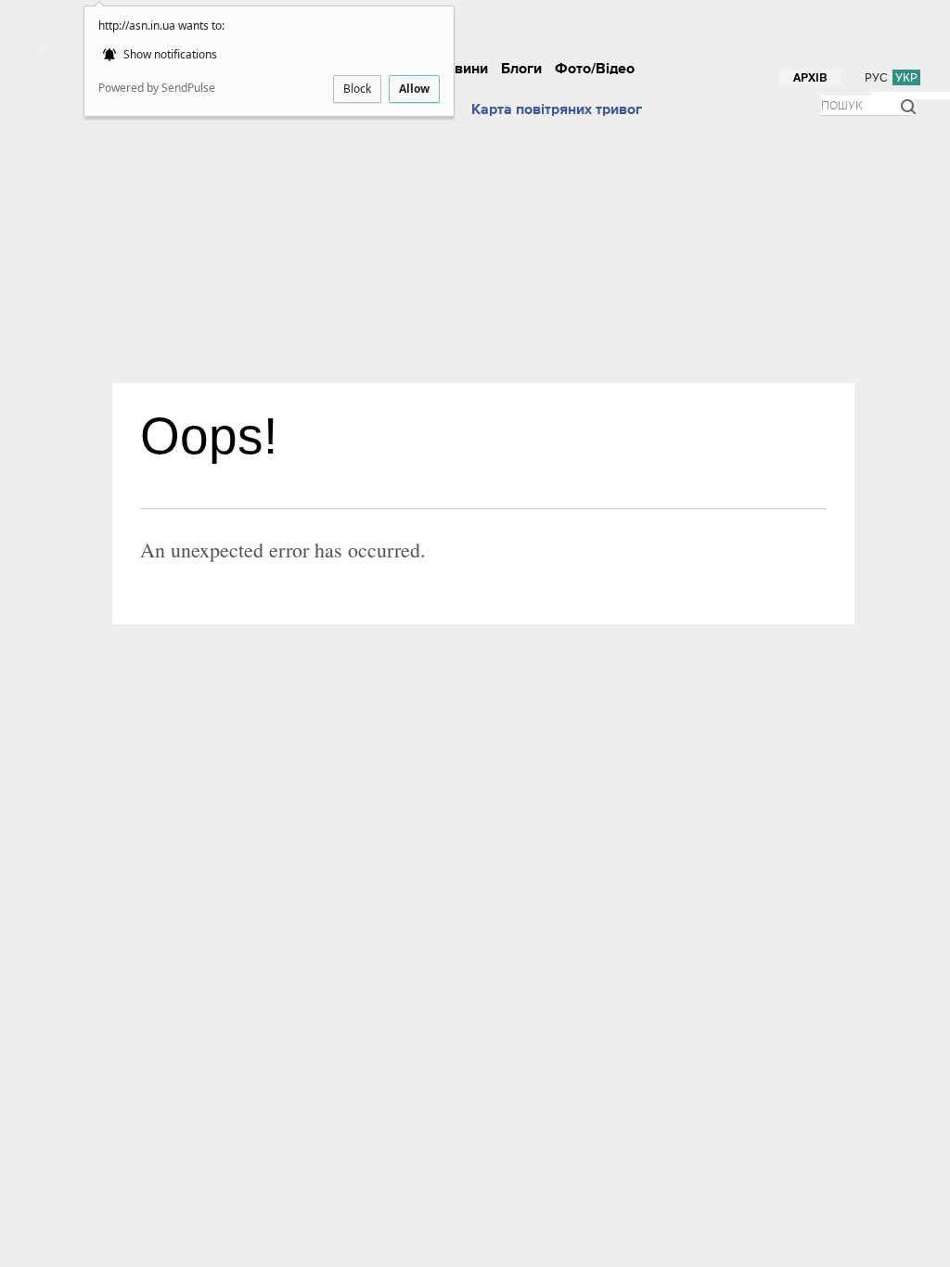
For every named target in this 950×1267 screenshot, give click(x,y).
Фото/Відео (595, 68)
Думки (705, 16)
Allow (414, 88)
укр (906, 77)
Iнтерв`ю (599, 16)
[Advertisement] (493, 244)
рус (876, 77)
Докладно (474, 16)
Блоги (521, 68)
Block (357, 88)
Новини (461, 68)
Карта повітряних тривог (556, 109)
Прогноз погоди (399, 109)
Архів (810, 78)
